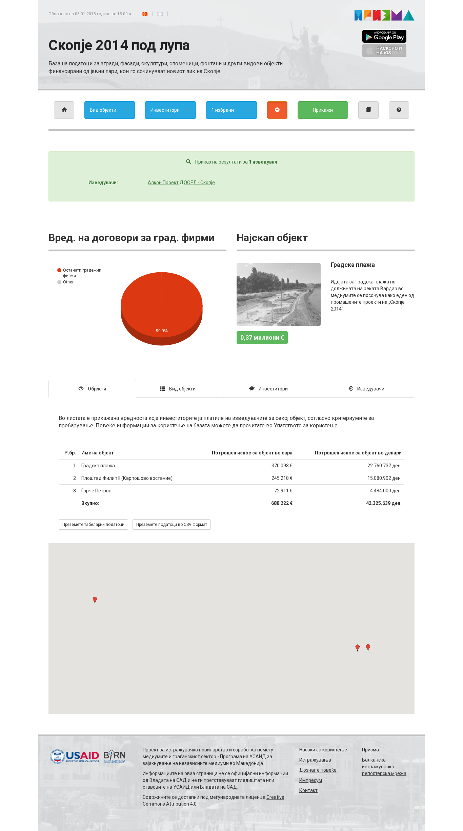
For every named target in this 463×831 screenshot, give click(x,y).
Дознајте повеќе (318, 770)
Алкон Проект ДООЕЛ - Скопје (181, 182)
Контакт (308, 790)
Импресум (310, 780)
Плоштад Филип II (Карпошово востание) (127, 478)
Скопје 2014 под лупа (119, 45)
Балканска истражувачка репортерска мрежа (384, 766)
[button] (357, 648)
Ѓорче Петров (96, 490)
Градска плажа (353, 264)
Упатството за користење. (306, 425)
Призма (370, 749)
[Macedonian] (144, 13)
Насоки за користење (323, 749)
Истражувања (315, 760)
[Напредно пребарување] (277, 110)
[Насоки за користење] (399, 110)
